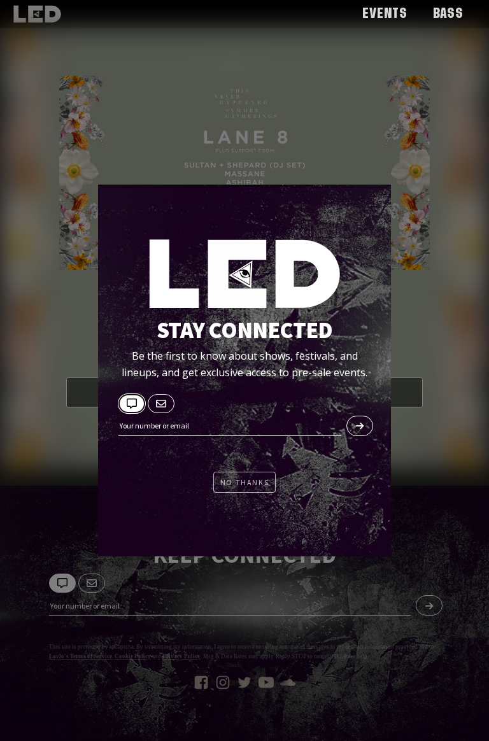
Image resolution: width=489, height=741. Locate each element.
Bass (448, 14)
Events (385, 14)
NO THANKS (244, 482)
